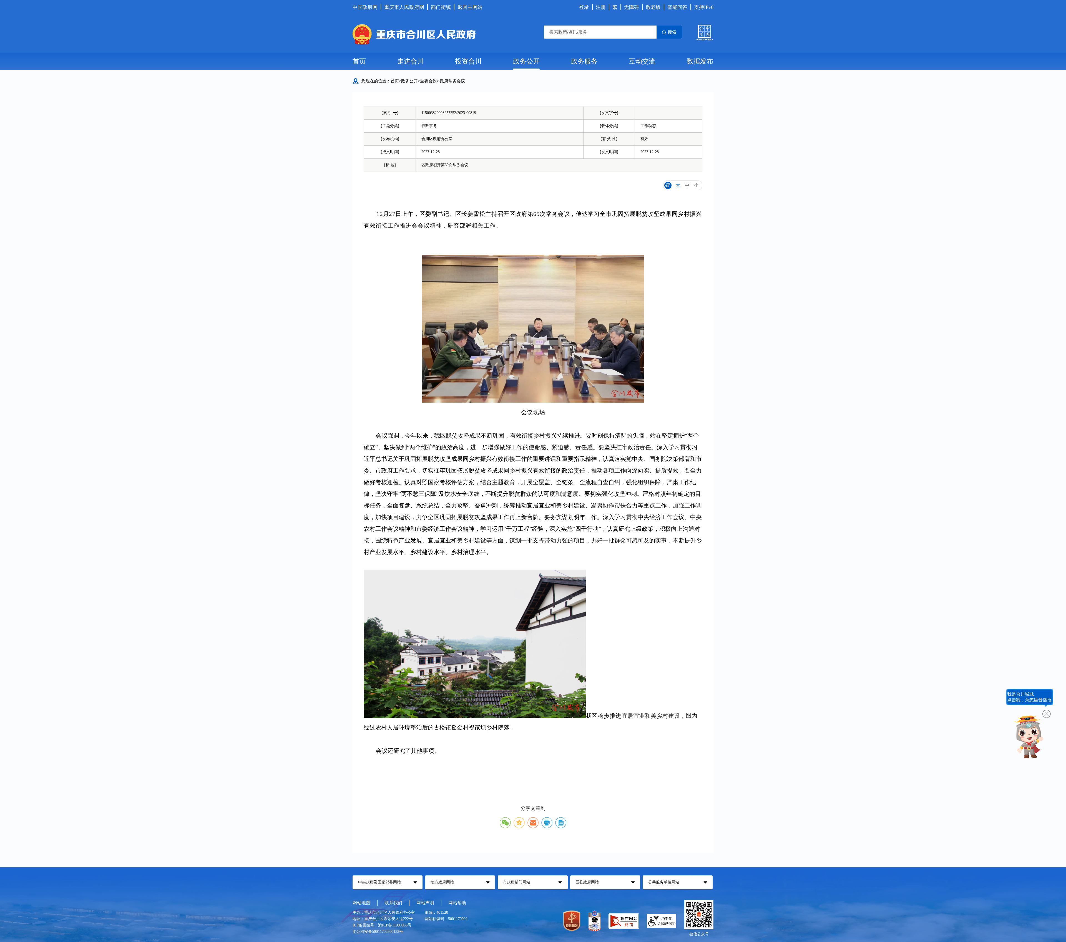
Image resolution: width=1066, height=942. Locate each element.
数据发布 (700, 61)
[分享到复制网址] (560, 822)
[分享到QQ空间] (519, 822)
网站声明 (425, 902)
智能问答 (677, 7)
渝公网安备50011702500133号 (378, 932)
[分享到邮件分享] (533, 822)
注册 (601, 7)
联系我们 (393, 902)
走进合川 (410, 61)
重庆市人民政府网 (404, 7)
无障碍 (631, 7)
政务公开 (526, 61)
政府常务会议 (452, 81)
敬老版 (653, 7)
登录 (584, 7)
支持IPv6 (703, 7)
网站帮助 (457, 902)
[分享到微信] (505, 822)
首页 (359, 61)
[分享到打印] (546, 822)
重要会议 (428, 81)
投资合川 (468, 61)
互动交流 (642, 61)
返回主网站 (469, 7)
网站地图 (361, 902)
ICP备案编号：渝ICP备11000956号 (382, 925)
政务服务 (584, 61)
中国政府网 (365, 7)
